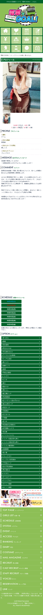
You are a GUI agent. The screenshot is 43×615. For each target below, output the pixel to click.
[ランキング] (27, 40)
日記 (8, 547)
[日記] (37, 31)
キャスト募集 (15, 568)
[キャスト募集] (5, 48)
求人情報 (10, 562)
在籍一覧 (11, 515)
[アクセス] (16, 40)
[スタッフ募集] (16, 48)
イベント (9, 531)
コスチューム (13, 552)
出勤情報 (12, 520)
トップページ (13, 510)
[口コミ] (27, 48)
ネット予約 (14, 584)
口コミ (9, 578)
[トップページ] (5, 31)
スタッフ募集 (15, 573)
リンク (7, 589)
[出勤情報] (27, 31)
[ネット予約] (37, 48)
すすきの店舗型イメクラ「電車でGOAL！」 (21, 603)
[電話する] (37, 40)
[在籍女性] (16, 31)
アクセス (10, 536)
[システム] (5, 40)
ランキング (12, 541)
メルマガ (15, 557)
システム (10, 526)
